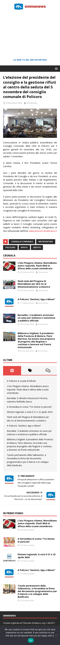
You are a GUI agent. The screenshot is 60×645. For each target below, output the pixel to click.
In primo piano (13, 513)
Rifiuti (24, 247)
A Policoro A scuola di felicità (21, 380)
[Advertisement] (30, 32)
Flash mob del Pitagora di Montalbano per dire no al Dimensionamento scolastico (34, 284)
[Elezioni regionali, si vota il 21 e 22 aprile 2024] (9, 560)
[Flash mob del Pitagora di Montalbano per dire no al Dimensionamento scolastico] (9, 287)
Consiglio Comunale (22, 241)
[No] (56, 635)
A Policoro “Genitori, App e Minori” (36, 299)
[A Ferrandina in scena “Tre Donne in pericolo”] (9, 544)
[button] (55, 68)
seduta (37, 247)
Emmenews (31, 103)
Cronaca (9, 255)
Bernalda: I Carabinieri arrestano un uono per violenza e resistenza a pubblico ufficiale (36, 318)
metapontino (45, 241)
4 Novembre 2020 (14, 103)
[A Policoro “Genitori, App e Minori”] (9, 305)
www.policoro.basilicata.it (43, 230)
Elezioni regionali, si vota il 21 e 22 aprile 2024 (29, 411)
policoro (10, 247)
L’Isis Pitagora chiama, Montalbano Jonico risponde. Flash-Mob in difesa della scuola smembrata (37, 265)
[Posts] (12, 370)
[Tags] (30, 370)
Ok (30, 640)
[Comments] (48, 370)
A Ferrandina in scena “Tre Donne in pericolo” (29, 406)
